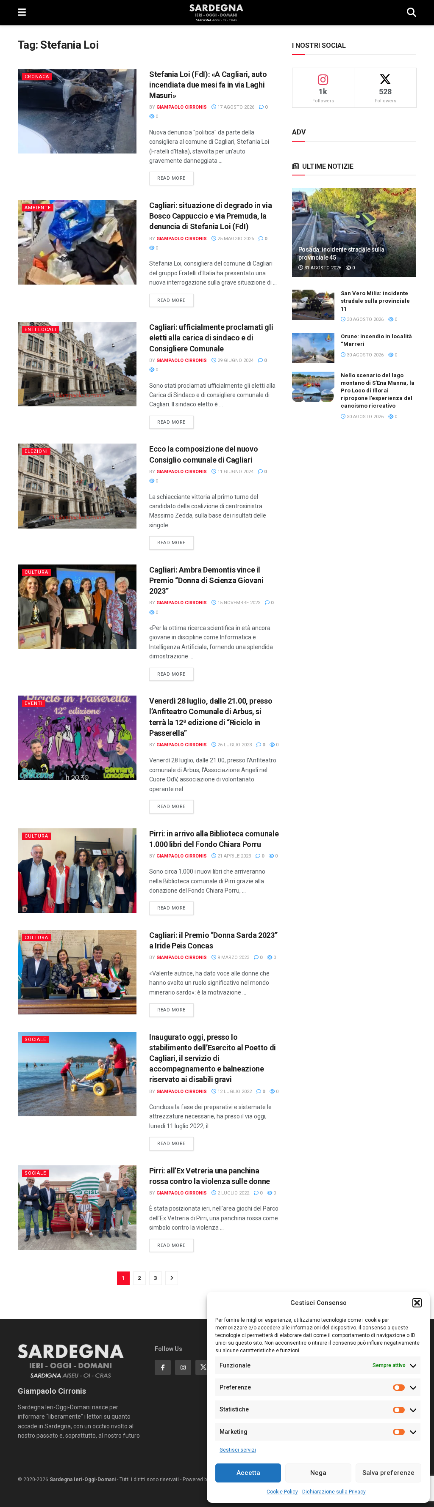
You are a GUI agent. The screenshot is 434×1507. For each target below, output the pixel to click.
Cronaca (37, 76)
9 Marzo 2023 (232, 957)
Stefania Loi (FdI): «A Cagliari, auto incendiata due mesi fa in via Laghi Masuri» (208, 85)
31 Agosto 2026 (322, 268)
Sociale (35, 1039)
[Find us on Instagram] (183, 1367)
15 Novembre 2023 (238, 603)
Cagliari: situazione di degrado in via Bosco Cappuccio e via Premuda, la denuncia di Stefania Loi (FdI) (210, 216)
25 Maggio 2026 (235, 238)
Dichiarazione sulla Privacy (334, 1492)
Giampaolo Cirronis (181, 107)
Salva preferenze (388, 1473)
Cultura (36, 572)
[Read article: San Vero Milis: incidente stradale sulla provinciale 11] (313, 305)
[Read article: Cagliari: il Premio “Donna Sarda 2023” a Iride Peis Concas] (77, 972)
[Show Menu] (22, 12)
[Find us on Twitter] (203, 1367)
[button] (417, 1303)
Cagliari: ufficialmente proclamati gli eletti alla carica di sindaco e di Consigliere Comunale (211, 338)
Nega (318, 1473)
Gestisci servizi (238, 1450)
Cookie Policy (282, 1492)
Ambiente (38, 208)
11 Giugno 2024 (234, 471)
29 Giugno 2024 (234, 360)
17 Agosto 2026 (235, 107)
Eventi (34, 703)
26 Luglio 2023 (234, 745)
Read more (175, 178)
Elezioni (36, 451)
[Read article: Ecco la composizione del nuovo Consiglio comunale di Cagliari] (77, 486)
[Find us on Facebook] (163, 1367)
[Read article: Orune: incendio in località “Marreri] (313, 348)
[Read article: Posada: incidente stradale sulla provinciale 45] (354, 232)
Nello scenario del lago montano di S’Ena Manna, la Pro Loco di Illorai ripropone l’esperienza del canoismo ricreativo (378, 390)
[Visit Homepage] (216, 12)
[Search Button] (411, 12)
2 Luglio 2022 (232, 1193)
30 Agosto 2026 (364, 319)
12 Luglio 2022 (234, 1091)
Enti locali (40, 329)
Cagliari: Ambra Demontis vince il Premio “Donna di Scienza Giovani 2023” (206, 580)
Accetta (248, 1473)
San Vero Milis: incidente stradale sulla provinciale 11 (375, 301)
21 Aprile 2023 (233, 856)
